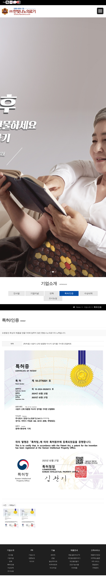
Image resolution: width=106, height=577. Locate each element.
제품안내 (74, 550)
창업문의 (95, 565)
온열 (53, 558)
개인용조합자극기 (74, 558)
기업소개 (10, 550)
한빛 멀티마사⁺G (74, 555)
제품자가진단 (95, 555)
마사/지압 (53, 568)
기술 (53, 550)
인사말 (16, 293)
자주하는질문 (95, 558)
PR (32, 550)
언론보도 (32, 558)
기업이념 (35, 293)
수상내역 (88, 293)
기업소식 (32, 555)
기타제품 (74, 568)
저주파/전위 (53, 565)
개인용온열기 (74, 561)
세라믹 (53, 555)
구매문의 (95, 568)
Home (5, 2)
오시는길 (53, 298)
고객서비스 (95, 550)
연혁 (52, 293)
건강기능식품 (74, 565)
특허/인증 (69, 293)
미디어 (31, 561)
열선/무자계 (53, 561)
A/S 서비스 (95, 561)
